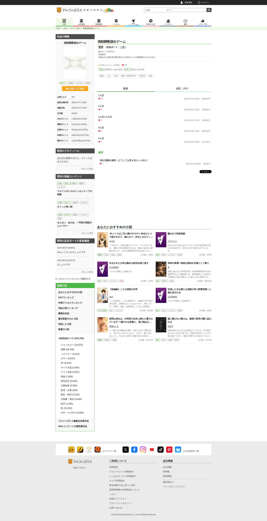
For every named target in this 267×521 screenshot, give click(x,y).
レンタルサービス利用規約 (122, 476)
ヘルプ (112, 494)
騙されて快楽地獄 (176, 233)
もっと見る (88, 169)
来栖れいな (114, 326)
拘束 (116, 76)
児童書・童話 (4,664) (71, 399)
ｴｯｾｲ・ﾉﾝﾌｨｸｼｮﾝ (70, 183)
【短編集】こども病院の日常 (123, 289)
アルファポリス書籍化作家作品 (73, 421)
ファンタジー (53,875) (72, 345)
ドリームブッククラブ (174, 486)
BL (158, 255)
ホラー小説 (75, 28)
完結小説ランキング (68, 308)
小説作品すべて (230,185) (71, 338)
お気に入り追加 (76, 88)
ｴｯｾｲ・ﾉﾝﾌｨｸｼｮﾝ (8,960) (72, 412)
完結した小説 (64, 324)
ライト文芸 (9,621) (70, 372)
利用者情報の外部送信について (124, 489)
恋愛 (99, 255)
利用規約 (113, 467)
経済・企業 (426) (69, 390)
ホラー (127, 69)
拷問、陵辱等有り (128, 76)
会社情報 (167, 467)
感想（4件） (183, 88)
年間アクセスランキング (70, 303)
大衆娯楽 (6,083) (69, 385)
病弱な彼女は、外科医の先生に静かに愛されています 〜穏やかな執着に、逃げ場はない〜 (131, 321)
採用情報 (167, 476)
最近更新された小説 (68, 318)
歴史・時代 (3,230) (70, 394)
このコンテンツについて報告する (74, 278)
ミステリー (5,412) (70, 354)
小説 (65, 28)
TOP (58, 28)
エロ (109, 76)
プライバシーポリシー (120, 503)
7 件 (122, 47)
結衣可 (170, 326)
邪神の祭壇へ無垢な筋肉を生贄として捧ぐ (188, 263)
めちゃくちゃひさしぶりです (71, 252)
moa (111, 297)
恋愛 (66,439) (67, 349)
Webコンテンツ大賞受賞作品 (72, 426)
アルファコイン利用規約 (121, 471)
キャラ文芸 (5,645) (70, 367)
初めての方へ (80, 467)
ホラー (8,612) (68, 358)
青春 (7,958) (67, 376)
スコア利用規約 (117, 480)
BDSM (142, 76)
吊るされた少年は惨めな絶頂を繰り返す (129, 263)
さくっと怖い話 (64, 206)
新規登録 (188, 2)
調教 (101, 76)
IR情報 (166, 471)
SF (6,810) (66, 363)
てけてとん (172, 241)
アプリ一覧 (110, 451)
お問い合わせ (115, 508)
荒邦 (100, 47)
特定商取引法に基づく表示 (122, 485)
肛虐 (150, 76)
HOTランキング (66, 297)
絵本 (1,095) (67, 403)
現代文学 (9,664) (69, 381)
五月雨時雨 (114, 267)
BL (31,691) (66, 408)
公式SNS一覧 (192, 451)
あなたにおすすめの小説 (70, 292)
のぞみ (112, 241)
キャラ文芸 (102, 310)
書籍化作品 (63, 313)
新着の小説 (63, 329)
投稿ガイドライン (118, 498)
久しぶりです (63, 264)
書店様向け (168, 482)
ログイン (205, 2)
